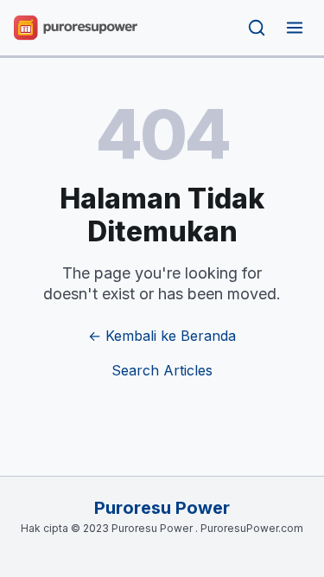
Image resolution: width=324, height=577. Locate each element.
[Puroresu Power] (75, 28)
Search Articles (162, 370)
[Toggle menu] (294, 27)
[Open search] (256, 27)
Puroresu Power (162, 507)
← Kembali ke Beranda (162, 335)
